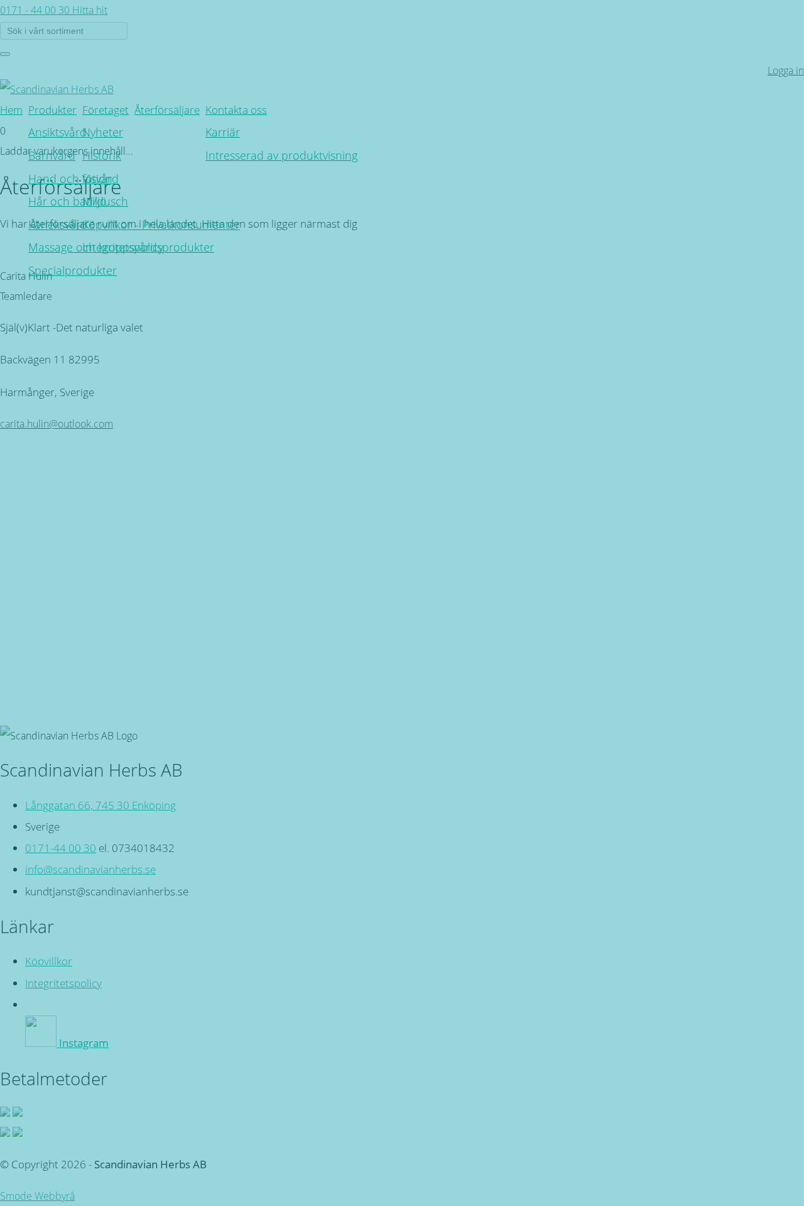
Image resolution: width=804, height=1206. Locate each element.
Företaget (105, 109)
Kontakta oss (236, 109)
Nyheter (102, 132)
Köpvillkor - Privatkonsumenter (161, 224)
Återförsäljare (167, 109)
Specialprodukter (72, 270)
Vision (97, 178)
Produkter (52, 109)
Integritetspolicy (122, 247)
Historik (101, 155)
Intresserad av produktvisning (281, 155)
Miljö (94, 201)
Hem (11, 109)
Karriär (222, 132)
